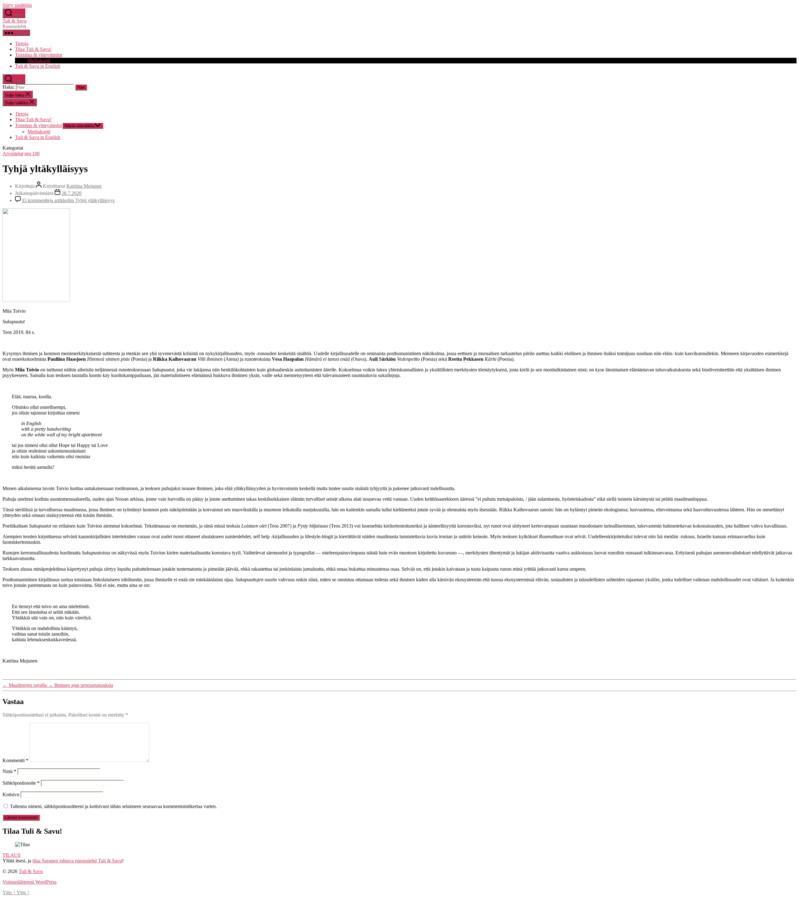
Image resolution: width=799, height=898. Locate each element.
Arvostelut (12, 153)
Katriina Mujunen (83, 186)
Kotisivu (10, 794)
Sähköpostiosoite (21, 783)
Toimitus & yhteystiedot (38, 54)
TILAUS (11, 855)
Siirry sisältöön (17, 5)
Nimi (9, 771)
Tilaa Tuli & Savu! (33, 49)
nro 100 (32, 153)
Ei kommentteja (68, 200)
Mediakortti (38, 60)
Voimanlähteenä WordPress (29, 882)
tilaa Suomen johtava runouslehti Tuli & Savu (77, 860)
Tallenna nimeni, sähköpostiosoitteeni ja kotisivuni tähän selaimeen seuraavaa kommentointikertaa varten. (113, 806)
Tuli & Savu (14, 20)
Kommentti (15, 760)
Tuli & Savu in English (37, 66)
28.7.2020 (71, 193)
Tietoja (21, 43)
